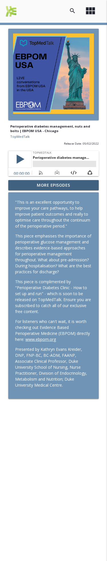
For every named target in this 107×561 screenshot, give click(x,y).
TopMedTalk (20, 136)
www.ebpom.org (40, 339)
